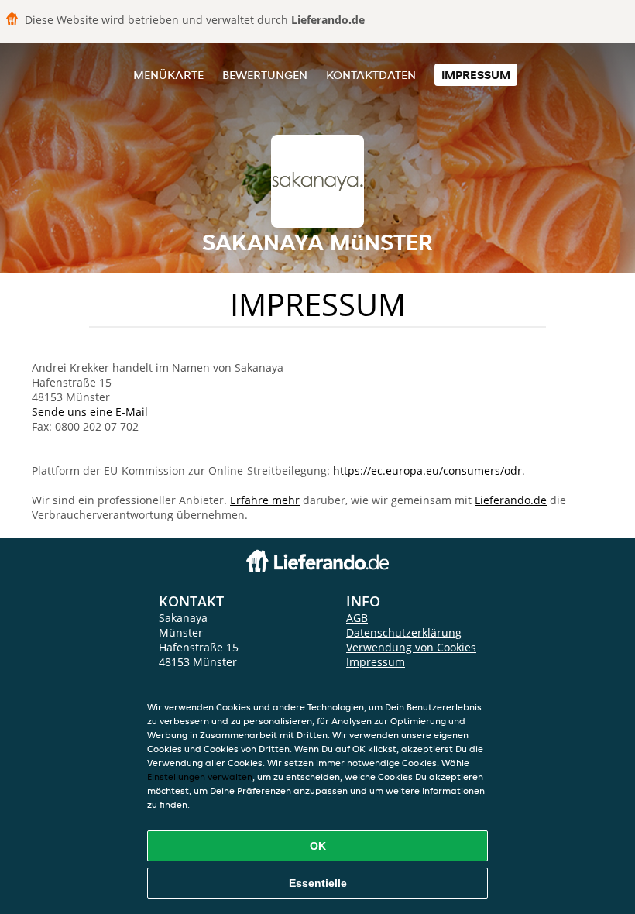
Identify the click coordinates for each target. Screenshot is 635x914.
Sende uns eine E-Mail (90, 411)
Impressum (475, 75)
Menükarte (168, 75)
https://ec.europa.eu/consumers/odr (427, 470)
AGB (357, 617)
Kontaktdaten (371, 75)
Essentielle (318, 883)
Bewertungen (264, 75)
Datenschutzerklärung (404, 632)
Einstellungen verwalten (199, 776)
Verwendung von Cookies (411, 647)
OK (318, 846)
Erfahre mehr (265, 500)
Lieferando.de (511, 500)
